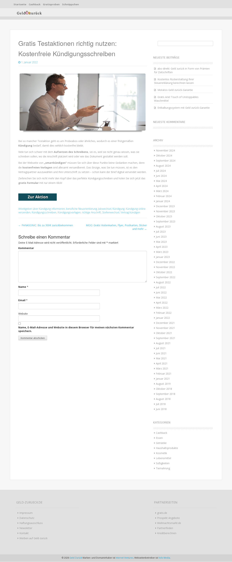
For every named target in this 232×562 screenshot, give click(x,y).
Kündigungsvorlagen (69, 212)
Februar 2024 (163, 196)
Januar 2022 (163, 317)
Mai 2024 (161, 181)
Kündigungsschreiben (44, 212)
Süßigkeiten (162, 463)
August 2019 (163, 383)
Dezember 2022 (165, 262)
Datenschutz (26, 518)
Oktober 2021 (164, 333)
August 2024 (163, 165)
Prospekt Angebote (168, 518)
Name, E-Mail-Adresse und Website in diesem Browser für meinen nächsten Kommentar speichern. (76, 329)
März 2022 (162, 307)
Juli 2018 (161, 404)
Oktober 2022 (164, 272)
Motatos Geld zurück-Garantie (175, 90)
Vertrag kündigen (130, 212)
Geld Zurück (76, 557)
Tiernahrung (163, 468)
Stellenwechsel (110, 212)
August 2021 (163, 343)
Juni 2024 (161, 175)
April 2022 (161, 302)
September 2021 (165, 338)
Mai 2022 (161, 297)
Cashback (34, 4)
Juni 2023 (161, 236)
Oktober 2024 (164, 155)
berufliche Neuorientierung (81, 208)
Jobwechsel (104, 208)
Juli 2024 (161, 170)
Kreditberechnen (166, 533)
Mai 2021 (161, 358)
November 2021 (165, 328)
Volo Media (164, 557)
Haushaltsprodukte (167, 448)
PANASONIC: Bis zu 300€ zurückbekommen (45, 225)
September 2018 (165, 394)
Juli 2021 (161, 348)
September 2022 (165, 277)
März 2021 (162, 368)
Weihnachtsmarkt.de (169, 523)
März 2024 (162, 191)
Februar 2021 (163, 373)
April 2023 (161, 246)
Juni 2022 (161, 292)
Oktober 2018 (164, 388)
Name (22, 287)
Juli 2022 (161, 287)
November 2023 (165, 211)
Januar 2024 (163, 201)
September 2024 (165, 160)
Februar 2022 (163, 312)
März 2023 (162, 252)
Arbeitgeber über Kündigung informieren (41, 208)
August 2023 (163, 226)
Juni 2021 (161, 353)
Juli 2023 (161, 231)
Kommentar (26, 248)
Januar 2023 (163, 257)
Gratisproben (51, 4)
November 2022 (165, 267)
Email (21, 300)
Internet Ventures (124, 557)
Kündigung (119, 208)
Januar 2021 (163, 378)
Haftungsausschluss (31, 523)
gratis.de (162, 513)
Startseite (20, 4)
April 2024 (161, 186)
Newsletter (25, 528)
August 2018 (163, 399)
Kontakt (24, 533)
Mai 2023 (161, 241)
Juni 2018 (161, 409)
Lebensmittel (163, 458)
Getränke (161, 443)
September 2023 (165, 221)
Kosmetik (161, 453)
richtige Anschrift (91, 212)
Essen (159, 438)
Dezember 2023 (165, 206)
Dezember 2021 (165, 323)
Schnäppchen (70, 4)
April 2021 (161, 363)
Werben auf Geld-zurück (33, 538)
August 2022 (163, 282)
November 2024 (165, 150)
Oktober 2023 (164, 216)
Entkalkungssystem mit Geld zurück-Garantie (184, 107)
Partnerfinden (165, 528)
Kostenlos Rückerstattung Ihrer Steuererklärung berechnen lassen (174, 81)
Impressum (26, 513)
